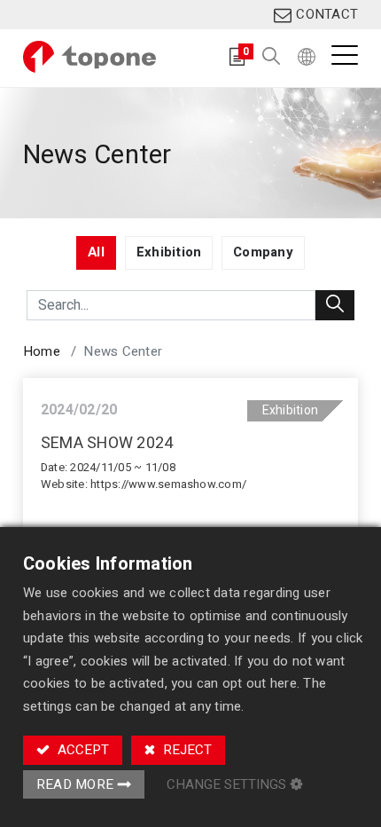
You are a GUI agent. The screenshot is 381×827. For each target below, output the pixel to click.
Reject (185, 750)
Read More (74, 784)
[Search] (334, 305)
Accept (81, 750)
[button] (271, 57)
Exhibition (290, 410)
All (96, 252)
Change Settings (226, 784)
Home (41, 351)
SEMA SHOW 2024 (107, 443)
